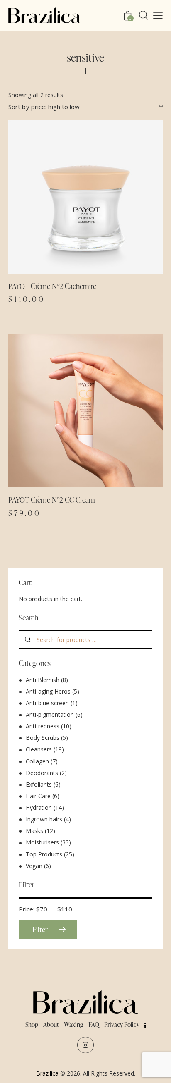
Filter (40, 929)
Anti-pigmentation (50, 714)
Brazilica (47, 1073)
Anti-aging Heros (48, 691)
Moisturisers (42, 842)
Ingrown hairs (44, 819)
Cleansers (39, 749)
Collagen (37, 761)
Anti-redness (42, 726)
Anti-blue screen (47, 703)
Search (28, 639)
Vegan (34, 866)
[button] (63, 196)
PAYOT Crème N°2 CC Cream (51, 499)
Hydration (39, 807)
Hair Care (38, 796)
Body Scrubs (42, 738)
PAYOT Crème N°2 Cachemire (52, 286)
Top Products (44, 854)
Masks (34, 831)
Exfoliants (39, 784)
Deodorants (42, 773)
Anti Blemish (42, 680)
